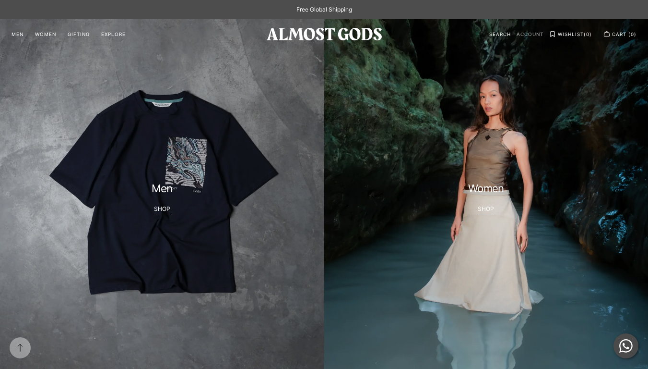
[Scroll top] (20, 347)
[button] (500, 34)
